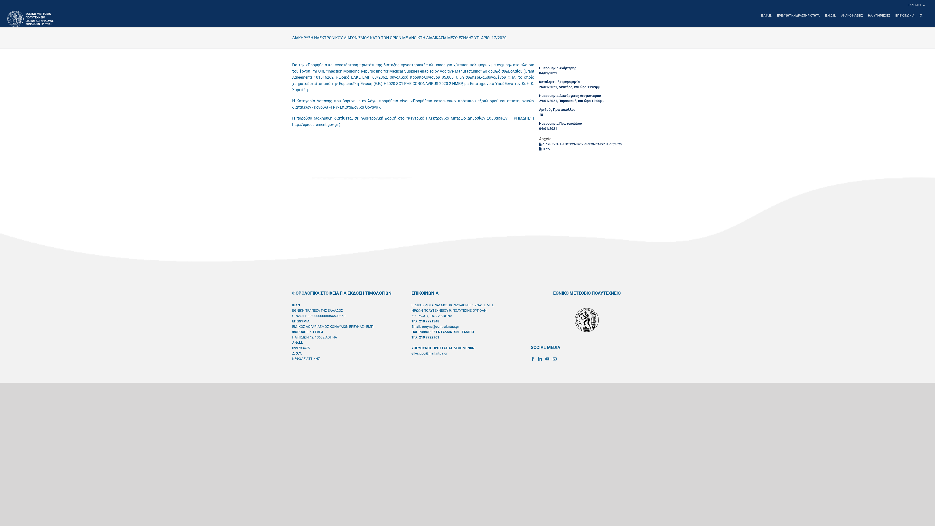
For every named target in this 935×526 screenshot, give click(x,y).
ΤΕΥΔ (546, 149)
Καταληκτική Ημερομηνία (559, 82)
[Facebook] (533, 359)
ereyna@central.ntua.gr (440, 327)
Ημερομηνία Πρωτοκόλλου (560, 123)
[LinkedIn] (540, 359)
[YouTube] (547, 359)
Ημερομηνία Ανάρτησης (557, 68)
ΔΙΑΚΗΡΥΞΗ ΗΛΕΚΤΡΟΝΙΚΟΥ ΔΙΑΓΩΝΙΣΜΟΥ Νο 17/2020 (582, 144)
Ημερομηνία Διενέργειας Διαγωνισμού (570, 96)
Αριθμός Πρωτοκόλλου (557, 110)
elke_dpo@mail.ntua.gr (429, 353)
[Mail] (555, 359)
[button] (921, 15)
